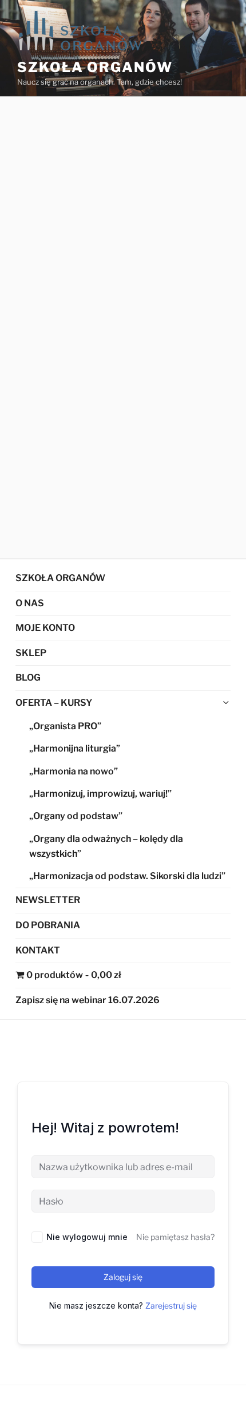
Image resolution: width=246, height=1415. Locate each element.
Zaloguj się (123, 1277)
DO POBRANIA (47, 925)
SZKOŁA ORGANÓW (60, 578)
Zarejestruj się (171, 1305)
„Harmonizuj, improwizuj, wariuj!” (100, 793)
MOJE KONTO (45, 627)
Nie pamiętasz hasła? (175, 1237)
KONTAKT (37, 950)
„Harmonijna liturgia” (74, 748)
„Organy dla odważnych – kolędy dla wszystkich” (106, 846)
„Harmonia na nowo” (73, 771)
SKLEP (30, 652)
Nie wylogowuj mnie (87, 1237)
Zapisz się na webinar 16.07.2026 (87, 1000)
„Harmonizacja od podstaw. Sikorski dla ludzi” (127, 876)
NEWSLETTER (47, 900)
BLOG (28, 677)
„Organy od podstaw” (75, 815)
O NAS (29, 603)
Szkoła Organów (95, 67)
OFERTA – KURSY (53, 702)
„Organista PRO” (65, 726)
